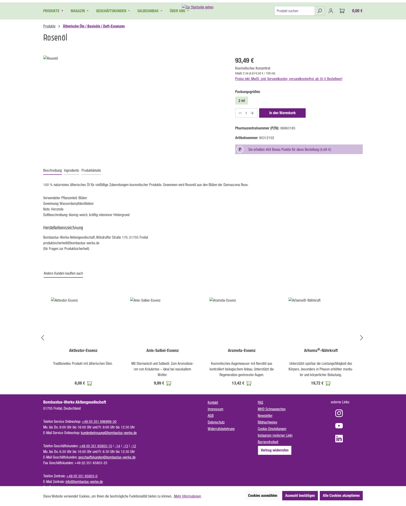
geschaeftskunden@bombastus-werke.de (107, 457)
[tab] (52, 170)
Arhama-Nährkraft (321, 350)
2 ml (241, 100)
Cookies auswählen (262, 495)
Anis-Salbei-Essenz (162, 350)
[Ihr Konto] (330, 11)
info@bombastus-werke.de (84, 481)
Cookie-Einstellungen (272, 429)
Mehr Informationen (187, 496)
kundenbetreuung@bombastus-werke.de (109, 433)
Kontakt (213, 402)
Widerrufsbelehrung (221, 429)
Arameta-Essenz (242, 350)
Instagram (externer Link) (275, 435)
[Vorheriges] (42, 337)
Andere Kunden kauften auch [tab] (63, 273)
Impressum (215, 409)
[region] (134, 105)
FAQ (260, 402)
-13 (125, 446)
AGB (211, 415)
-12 (133, 446)
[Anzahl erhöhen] (253, 113)
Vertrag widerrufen (275, 450)
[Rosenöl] (134, 105)
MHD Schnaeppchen (271, 409)
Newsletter (265, 415)
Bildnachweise (267, 422)
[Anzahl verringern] (240, 113)
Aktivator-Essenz (83, 350)
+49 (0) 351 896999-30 (99, 421)
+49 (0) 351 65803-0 (82, 476)
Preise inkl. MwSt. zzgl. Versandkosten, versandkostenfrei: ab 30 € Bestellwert (288, 79)
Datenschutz (216, 422)
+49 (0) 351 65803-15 (95, 446)
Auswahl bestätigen (300, 495)
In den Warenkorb (282, 113)
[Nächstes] (361, 337)
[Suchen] (319, 11)
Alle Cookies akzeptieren (341, 495)
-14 (117, 446)
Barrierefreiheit (268, 442)
